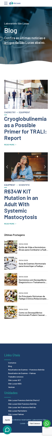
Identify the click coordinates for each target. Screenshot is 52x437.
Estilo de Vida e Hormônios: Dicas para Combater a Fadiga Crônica (34, 249)
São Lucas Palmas (16, 414)
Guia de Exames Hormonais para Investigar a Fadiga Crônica (32, 266)
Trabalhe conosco (15, 377)
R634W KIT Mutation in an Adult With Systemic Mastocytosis (21, 204)
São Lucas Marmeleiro (17, 411)
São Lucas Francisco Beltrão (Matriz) (23, 400)
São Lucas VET (14, 380)
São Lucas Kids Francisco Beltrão (22, 404)
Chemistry (10, 112)
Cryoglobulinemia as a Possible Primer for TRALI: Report (25, 128)
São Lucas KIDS (14, 383)
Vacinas (11, 387)
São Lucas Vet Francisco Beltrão (22, 407)
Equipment (24, 112)
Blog (10, 366)
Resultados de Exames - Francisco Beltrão (26, 369)
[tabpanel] (26, 94)
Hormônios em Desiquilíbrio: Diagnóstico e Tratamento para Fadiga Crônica (33, 282)
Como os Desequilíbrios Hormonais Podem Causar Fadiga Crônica (32, 315)
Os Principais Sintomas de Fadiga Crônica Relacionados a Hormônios (33, 298)
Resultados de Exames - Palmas (22, 373)
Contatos (12, 363)
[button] (7, 94)
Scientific (24, 185)
